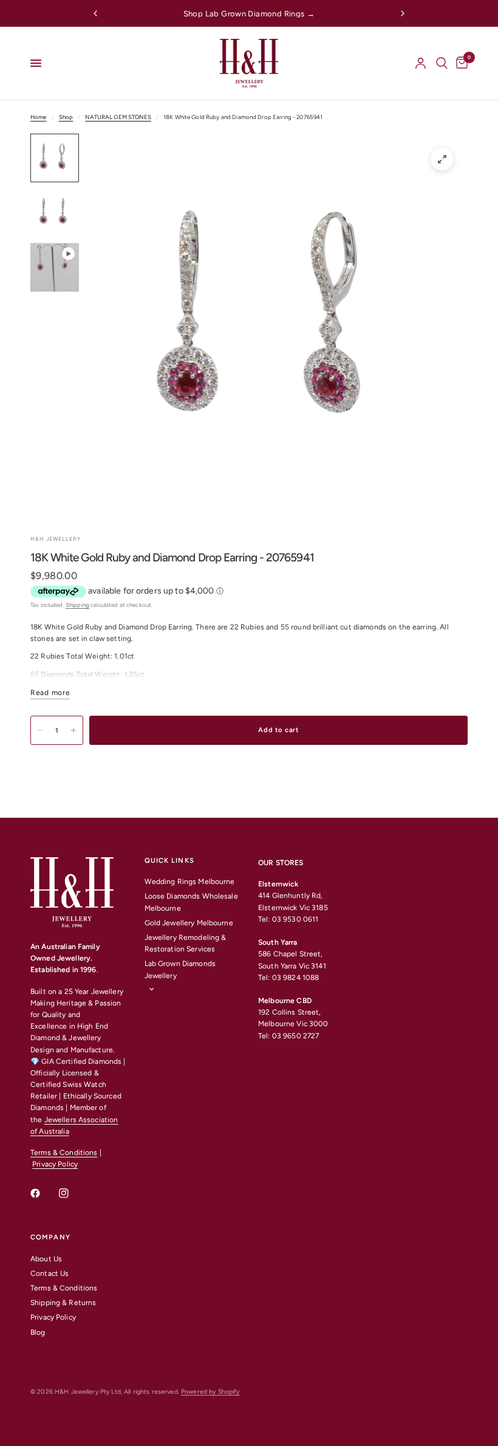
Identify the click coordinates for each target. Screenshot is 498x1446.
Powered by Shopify (210, 1392)
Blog (38, 1332)
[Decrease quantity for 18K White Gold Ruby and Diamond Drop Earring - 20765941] (40, 730)
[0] (460, 63)
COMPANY (50, 1237)
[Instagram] (72, 1193)
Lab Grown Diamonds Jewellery (180, 969)
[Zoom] (442, 159)
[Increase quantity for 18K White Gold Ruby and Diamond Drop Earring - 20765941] (73, 730)
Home (38, 117)
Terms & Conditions (63, 1152)
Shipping (77, 604)
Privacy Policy (55, 1164)
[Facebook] (43, 1193)
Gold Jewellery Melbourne (189, 923)
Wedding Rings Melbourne (190, 881)
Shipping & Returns (63, 1302)
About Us (46, 1259)
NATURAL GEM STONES (118, 117)
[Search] (442, 63)
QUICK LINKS (169, 860)
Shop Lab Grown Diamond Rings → (249, 13)
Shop (66, 117)
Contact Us (49, 1273)
